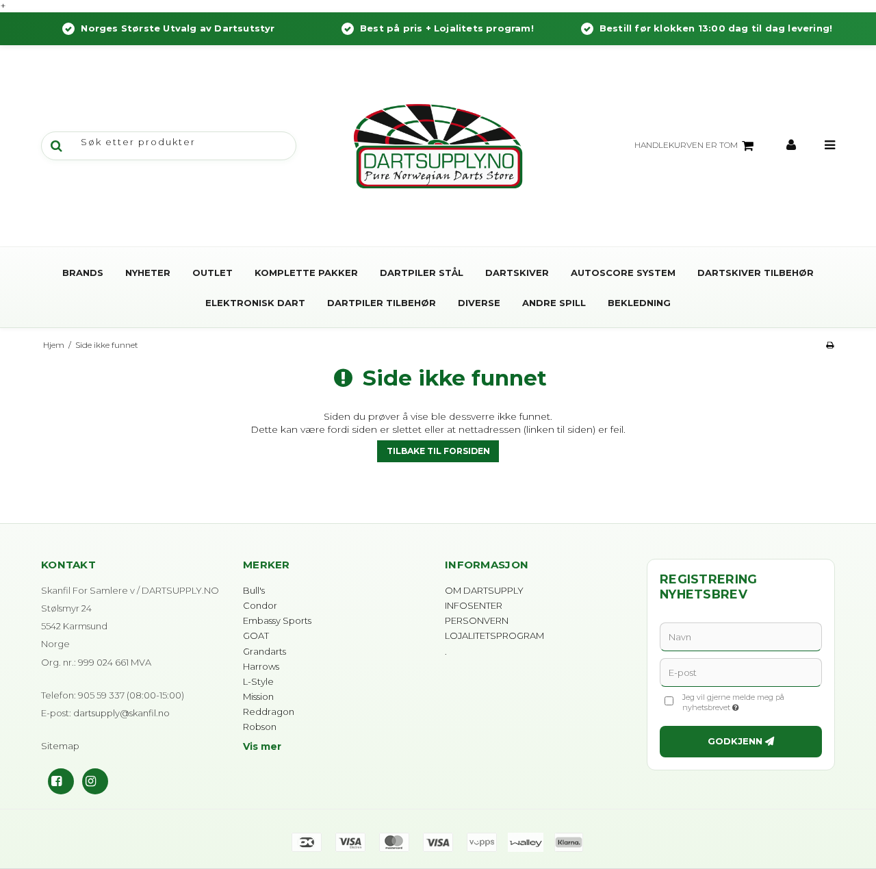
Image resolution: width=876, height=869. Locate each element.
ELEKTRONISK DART (255, 302)
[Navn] (741, 636)
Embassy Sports (277, 620)
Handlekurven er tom (686, 145)
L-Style (258, 681)
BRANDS (82, 272)
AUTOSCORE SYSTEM (623, 272)
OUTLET (212, 272)
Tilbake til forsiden (438, 451)
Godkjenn (735, 740)
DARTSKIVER (517, 272)
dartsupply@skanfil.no (121, 712)
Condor (260, 605)
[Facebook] (61, 781)
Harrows (261, 666)
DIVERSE (479, 302)
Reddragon (268, 711)
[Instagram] (95, 781)
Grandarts (264, 651)
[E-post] (741, 672)
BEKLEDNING (639, 302)
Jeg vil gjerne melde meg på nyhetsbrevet (751, 702)
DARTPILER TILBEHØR (381, 302)
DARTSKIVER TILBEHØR (755, 272)
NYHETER (147, 272)
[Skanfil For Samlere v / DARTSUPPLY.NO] (437, 145)
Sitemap (60, 745)
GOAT (256, 635)
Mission (258, 696)
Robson (259, 726)
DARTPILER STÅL (421, 272)
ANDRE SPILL (554, 302)
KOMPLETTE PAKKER (306, 272)
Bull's (254, 590)
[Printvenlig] (830, 345)
